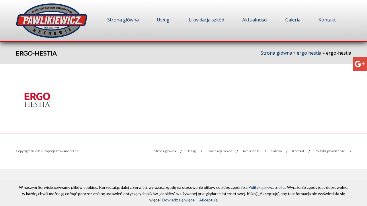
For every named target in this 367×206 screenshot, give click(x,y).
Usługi (164, 20)
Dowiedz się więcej (179, 199)
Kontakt (327, 20)
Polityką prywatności (266, 187)
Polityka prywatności (330, 151)
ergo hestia (309, 53)
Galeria (292, 20)
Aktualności (254, 20)
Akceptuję (208, 199)
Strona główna (123, 20)
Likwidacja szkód (206, 20)
